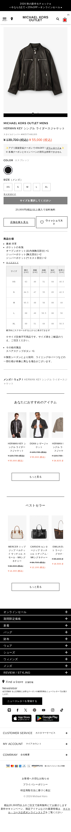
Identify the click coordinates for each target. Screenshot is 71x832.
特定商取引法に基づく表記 (35, 790)
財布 (6, 639)
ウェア (17, 379)
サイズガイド (10, 194)
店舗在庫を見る (19, 222)
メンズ (7, 379)
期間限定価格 (12, 618)
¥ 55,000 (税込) (40, 140)
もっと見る (35, 476)
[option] (19, 442)
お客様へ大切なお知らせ (35, 778)
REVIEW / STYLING (17, 672)
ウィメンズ (11, 659)
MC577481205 (29, 134)
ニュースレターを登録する (22, 701)
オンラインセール (15, 612)
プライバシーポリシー (35, 784)
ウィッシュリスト (54, 222)
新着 (6, 625)
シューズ (9, 652)
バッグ (8, 632)
